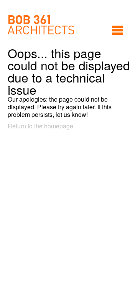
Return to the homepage (40, 125)
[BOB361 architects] (41, 24)
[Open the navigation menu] (117, 30)
